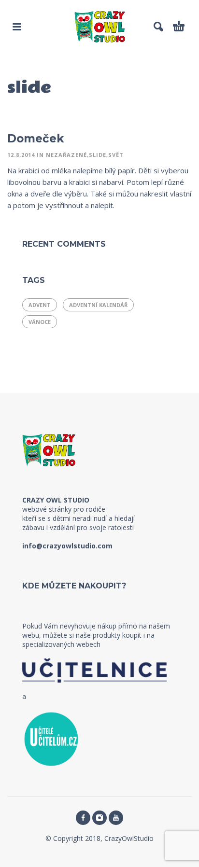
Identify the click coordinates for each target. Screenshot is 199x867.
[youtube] (116, 818)
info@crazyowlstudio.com (67, 545)
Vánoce (39, 321)
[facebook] (83, 818)
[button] (17, 26)
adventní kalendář (98, 304)
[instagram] (99, 818)
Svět (116, 154)
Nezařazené (66, 154)
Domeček (35, 138)
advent (39, 304)
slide (97, 154)
